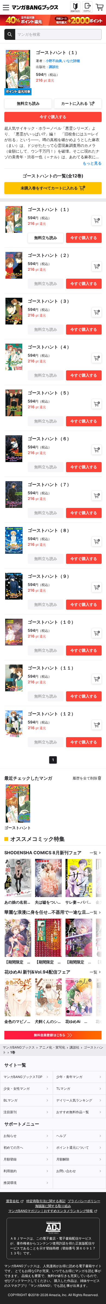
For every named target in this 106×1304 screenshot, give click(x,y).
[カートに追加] (97, 220)
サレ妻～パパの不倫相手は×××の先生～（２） (78, 902)
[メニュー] (6, 7)
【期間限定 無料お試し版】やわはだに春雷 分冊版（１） (78, 962)
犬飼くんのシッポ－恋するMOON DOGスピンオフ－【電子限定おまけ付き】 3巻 (48, 1021)
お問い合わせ (66, 1171)
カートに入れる (74, 103)
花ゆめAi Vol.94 (74, 1021)
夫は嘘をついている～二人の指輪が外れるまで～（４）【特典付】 (48, 902)
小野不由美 (54, 61)
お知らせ (10, 1136)
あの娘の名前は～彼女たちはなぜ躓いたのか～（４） (17, 902)
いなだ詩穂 (72, 61)
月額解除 (62, 1159)
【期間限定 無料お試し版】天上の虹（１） (48, 962)
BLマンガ (10, 1100)
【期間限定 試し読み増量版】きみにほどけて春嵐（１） (17, 962)
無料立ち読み (28, 103)
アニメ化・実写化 (52, 1047)
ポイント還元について (72, 1147)
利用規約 (10, 1171)
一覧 (93, 852)
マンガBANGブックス (19, 1047)
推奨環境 (10, 1183)
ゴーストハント (17, 827)
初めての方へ (13, 1147)
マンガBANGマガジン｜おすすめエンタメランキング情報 (50, 1211)
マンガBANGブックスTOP (23, 1077)
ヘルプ (61, 1136)
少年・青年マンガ (69, 1077)
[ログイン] (87, 7)
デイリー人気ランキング (74, 1100)
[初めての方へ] (75, 7)
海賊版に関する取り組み (53, 1206)
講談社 (54, 67)
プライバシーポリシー (84, 1201)
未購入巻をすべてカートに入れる (49, 188)
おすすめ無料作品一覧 (72, 1112)
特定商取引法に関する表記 (46, 1201)
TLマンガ (63, 1088)
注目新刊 (10, 1112)
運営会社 (13, 1201)
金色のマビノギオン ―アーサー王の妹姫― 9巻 (17, 1021)
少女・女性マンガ (17, 1088)
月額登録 (10, 1159)
